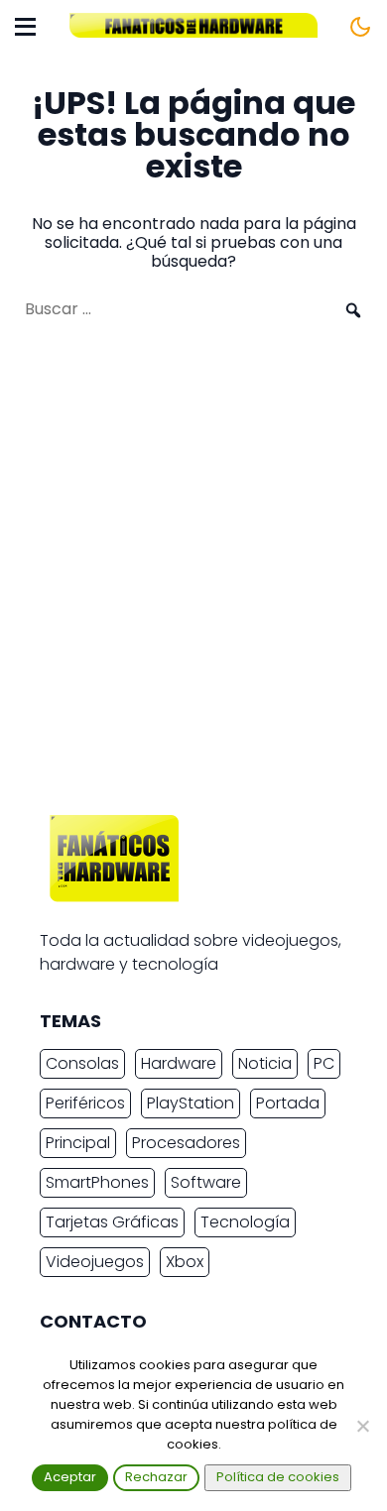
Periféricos (85, 1103)
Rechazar (156, 1476)
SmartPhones (97, 1182)
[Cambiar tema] (360, 27)
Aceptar (70, 1476)
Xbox (184, 1261)
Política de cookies (277, 1476)
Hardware (178, 1063)
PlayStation (190, 1103)
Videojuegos (95, 1261)
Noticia (265, 1063)
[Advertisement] (193, 577)
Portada (288, 1103)
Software (206, 1182)
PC (324, 1063)
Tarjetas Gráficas (112, 1222)
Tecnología (245, 1222)
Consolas (82, 1063)
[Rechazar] (362, 1426)
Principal (78, 1142)
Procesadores (186, 1142)
